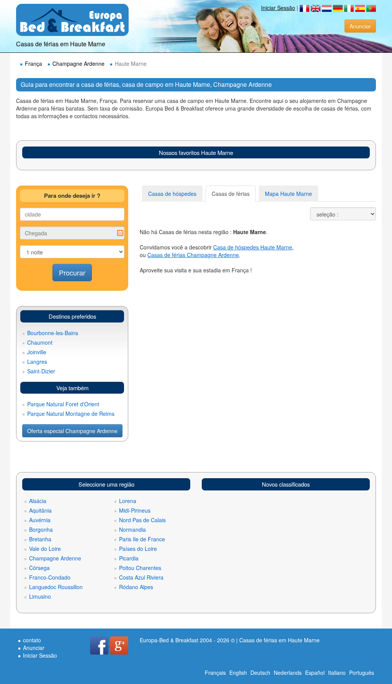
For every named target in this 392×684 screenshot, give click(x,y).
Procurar (72, 272)
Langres (37, 361)
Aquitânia (40, 510)
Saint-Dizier (41, 371)
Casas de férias (231, 193)
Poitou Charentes (140, 568)
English (238, 672)
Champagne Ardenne (78, 63)
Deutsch (260, 672)
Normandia (132, 529)
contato (32, 640)
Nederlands (288, 672)
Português (361, 672)
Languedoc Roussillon (56, 587)
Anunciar (360, 26)
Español (315, 672)
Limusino (40, 596)
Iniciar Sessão (278, 7)
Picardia (129, 558)
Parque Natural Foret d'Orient (63, 404)
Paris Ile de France (142, 539)
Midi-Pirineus (134, 510)
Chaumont (39, 342)
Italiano (337, 672)
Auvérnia (40, 520)
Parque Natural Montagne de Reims (70, 413)
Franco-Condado (49, 577)
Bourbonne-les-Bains (52, 333)
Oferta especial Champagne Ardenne (72, 431)
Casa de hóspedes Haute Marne (252, 247)
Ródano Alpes (136, 587)
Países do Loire (138, 548)
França (33, 63)
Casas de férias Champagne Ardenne (193, 255)
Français (215, 672)
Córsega (39, 568)
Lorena (127, 501)
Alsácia (37, 501)
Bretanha (40, 539)
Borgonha (41, 529)
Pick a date (120, 233)
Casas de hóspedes (172, 193)
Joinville (36, 352)
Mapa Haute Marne (288, 193)
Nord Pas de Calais (142, 520)
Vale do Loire (45, 548)
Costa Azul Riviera (141, 577)
